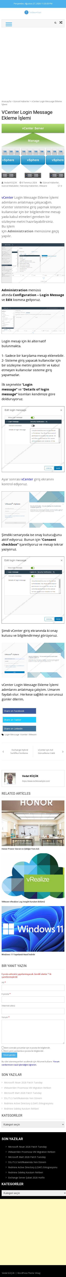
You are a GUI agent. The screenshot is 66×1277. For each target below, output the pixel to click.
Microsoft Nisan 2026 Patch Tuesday (23, 1082)
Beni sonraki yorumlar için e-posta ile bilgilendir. (27, 1047)
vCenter (7, 197)
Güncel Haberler (21, 101)
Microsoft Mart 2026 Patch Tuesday (22, 1092)
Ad (4, 982)
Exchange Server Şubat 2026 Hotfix (26, 1177)
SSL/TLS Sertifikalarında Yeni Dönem (23, 1098)
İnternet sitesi (8, 1005)
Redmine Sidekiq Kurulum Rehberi (21, 1108)
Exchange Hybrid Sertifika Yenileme (19, 751)
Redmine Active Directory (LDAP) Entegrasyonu (28, 1103)
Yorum (5, 1017)
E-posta (6, 993)
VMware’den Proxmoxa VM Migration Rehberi (27, 1087)
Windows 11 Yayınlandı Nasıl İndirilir (18, 954)
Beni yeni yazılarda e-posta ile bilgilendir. (24, 1050)
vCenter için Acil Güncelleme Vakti (46, 751)
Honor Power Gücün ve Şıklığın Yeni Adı (20, 849)
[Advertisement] (33, 62)
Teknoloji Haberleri (29, 185)
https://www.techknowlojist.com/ (36, 781)
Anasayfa (6, 101)
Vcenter (24, 734)
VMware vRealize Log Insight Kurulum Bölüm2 (23, 901)
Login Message (12, 734)
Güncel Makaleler (10, 185)
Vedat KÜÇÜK (10, 182)
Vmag (37, 1273)
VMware (43, 185)
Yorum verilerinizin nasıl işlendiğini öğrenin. (30, 1063)
